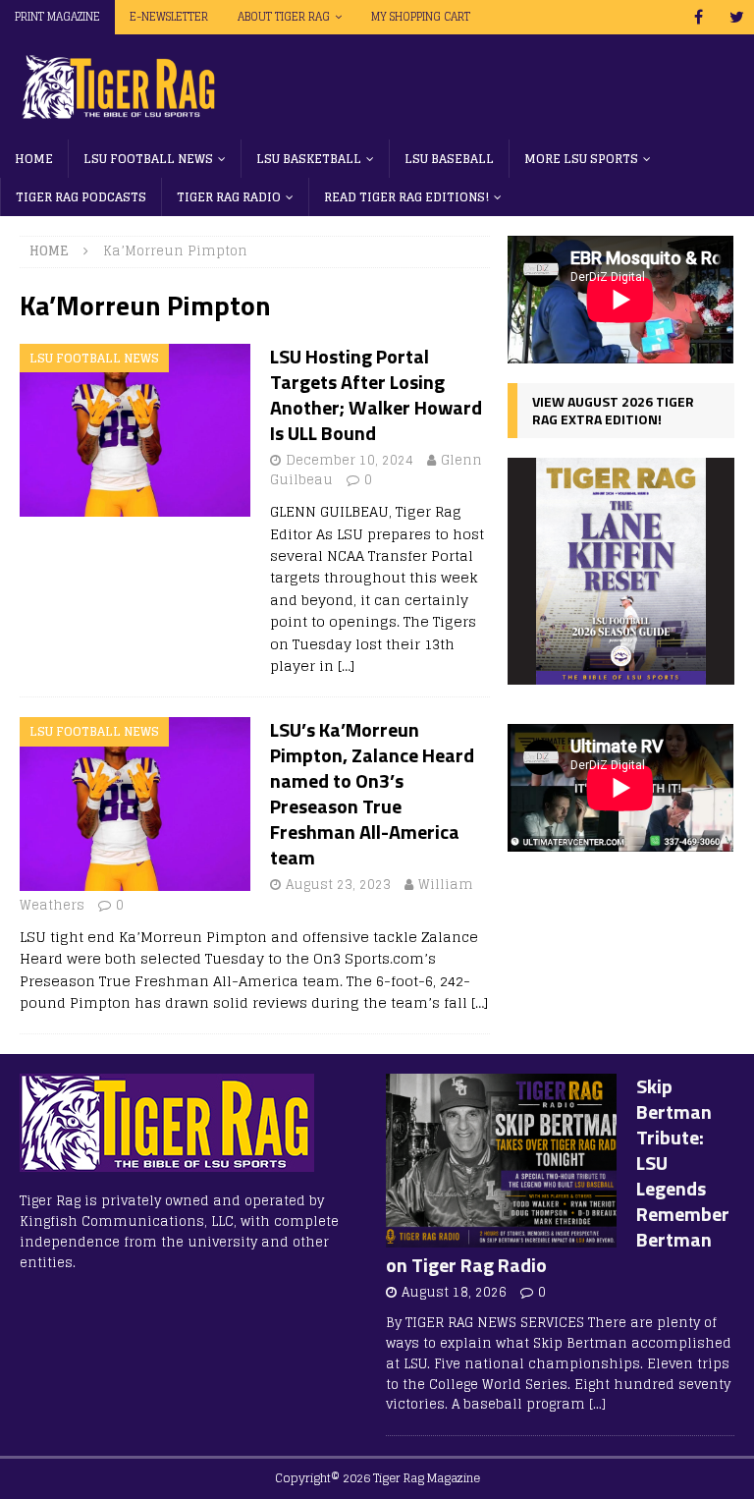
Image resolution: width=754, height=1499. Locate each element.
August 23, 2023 (338, 884)
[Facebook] (698, 17)
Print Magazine (57, 17)
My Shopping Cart (420, 17)
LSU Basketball (308, 158)
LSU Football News (148, 158)
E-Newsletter (169, 17)
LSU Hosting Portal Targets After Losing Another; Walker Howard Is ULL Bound (376, 394)
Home (34, 158)
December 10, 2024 (349, 460)
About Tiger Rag (284, 17)
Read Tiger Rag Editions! (406, 197)
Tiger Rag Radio (229, 197)
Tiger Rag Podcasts (81, 197)
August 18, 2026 (454, 1292)
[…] (346, 665)
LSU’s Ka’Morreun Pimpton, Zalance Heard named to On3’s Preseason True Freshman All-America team (372, 793)
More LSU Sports (581, 158)
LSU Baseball (449, 158)
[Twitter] (737, 17)
